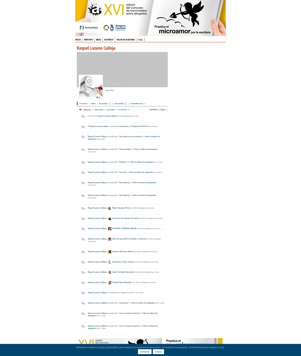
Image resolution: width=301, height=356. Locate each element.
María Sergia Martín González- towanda (128, 239)
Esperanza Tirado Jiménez (123, 262)
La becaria (123, 303)
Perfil (93, 104)
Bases (98, 39)
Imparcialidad (125, 149)
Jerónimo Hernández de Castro (125, 218)
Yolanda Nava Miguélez (122, 282)
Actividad (83, 104)
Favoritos (122, 110)
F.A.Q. (140, 39)
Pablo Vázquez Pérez (121, 208)
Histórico (108, 39)
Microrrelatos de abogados (146, 149)
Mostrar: (153, 109)
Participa (88, 39)
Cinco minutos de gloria (129, 313)
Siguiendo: (104, 104)
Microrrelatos (137, 104)
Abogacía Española (114, 27)
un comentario (122, 126)
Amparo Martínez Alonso (122, 251)
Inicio (78, 39)
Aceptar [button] (158, 352)
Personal (87, 110)
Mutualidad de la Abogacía (89, 27)
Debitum (123, 162)
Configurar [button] (145, 352)
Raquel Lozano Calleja (107, 116)
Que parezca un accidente (130, 136)
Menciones (99, 110)
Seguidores (120, 104)
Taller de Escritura (125, 39)
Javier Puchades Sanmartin (123, 272)
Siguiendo (111, 110)
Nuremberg (124, 182)
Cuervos (122, 172)
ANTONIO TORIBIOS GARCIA (124, 228)
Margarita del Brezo (139, 126)
